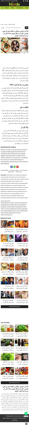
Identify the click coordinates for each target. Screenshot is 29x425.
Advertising (14, 420)
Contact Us (15, 418)
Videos (12, 8)
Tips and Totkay (15, 170)
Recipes (7, 8)
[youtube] (27, 1)
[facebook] (23, 1)
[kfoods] (14, 4)
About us (9, 418)
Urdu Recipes (19, 8)
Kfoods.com (20, 416)
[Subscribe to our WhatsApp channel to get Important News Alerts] (26, 413)
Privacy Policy (22, 418)
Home (4, 418)
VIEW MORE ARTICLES (14, 306)
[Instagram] (25, 1)
